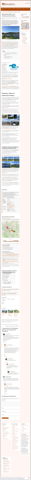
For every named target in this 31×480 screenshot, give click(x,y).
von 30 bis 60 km (24, 38)
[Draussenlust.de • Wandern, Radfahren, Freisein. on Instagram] (28, 3)
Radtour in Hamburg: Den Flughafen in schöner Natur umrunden (6, 469)
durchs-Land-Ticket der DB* (10, 205)
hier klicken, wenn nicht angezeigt (6, 218)
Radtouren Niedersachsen (15, 447)
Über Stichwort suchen (5, 435)
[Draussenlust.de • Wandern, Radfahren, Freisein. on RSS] (29, 3)
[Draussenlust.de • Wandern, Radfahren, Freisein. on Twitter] (26, 3)
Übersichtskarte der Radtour (8, 56)
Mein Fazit (4, 55)
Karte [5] (7, 107)
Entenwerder (17, 319)
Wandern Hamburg (14, 439)
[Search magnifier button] (28, 17)
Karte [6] (14, 134)
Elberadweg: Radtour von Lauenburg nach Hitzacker (4, 314)
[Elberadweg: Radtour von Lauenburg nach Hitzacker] (4, 311)
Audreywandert (8, 333)
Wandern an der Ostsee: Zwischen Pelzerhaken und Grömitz (6, 466)
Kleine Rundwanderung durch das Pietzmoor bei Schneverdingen (6, 461)
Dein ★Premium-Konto (24, 428)
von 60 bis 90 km (24, 39)
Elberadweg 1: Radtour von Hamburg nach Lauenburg (9, 52)
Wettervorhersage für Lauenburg (8, 57)
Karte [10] (12, 177)
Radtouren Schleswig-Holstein (15, 446)
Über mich (4, 437)
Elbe (11, 319)
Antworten (5, 342)
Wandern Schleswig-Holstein (15, 440)
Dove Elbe (9, 319)
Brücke (5, 319)
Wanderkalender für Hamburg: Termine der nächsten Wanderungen (6, 428)
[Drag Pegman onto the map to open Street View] (18, 236)
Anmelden (23, 427)
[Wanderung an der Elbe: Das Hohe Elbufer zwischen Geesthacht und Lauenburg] (16, 311)
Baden (3, 319)
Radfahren (23, 35)
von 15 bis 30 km (24, 37)
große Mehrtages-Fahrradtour (7, 128)
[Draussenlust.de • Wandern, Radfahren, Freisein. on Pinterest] (27, 3)
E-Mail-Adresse (4, 411)
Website (3, 414)
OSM (3, 237)
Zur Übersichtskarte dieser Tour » (7, 78)
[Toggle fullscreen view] (18, 223)
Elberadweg (14, 319)
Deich (7, 319)
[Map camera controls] (18, 234)
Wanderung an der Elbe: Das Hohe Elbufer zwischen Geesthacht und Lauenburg (16, 315)
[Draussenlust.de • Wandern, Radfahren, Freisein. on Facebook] (25, 3)
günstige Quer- (13, 204)
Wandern (4, 426)
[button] (5, 117)
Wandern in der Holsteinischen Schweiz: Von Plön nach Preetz (10, 324)
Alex (7, 344)
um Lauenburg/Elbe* (9, 207)
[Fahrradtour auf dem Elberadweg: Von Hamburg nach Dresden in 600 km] (10, 311)
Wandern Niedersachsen (15, 441)
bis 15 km (23, 36)
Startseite (4, 425)
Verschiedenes (27, 8)
